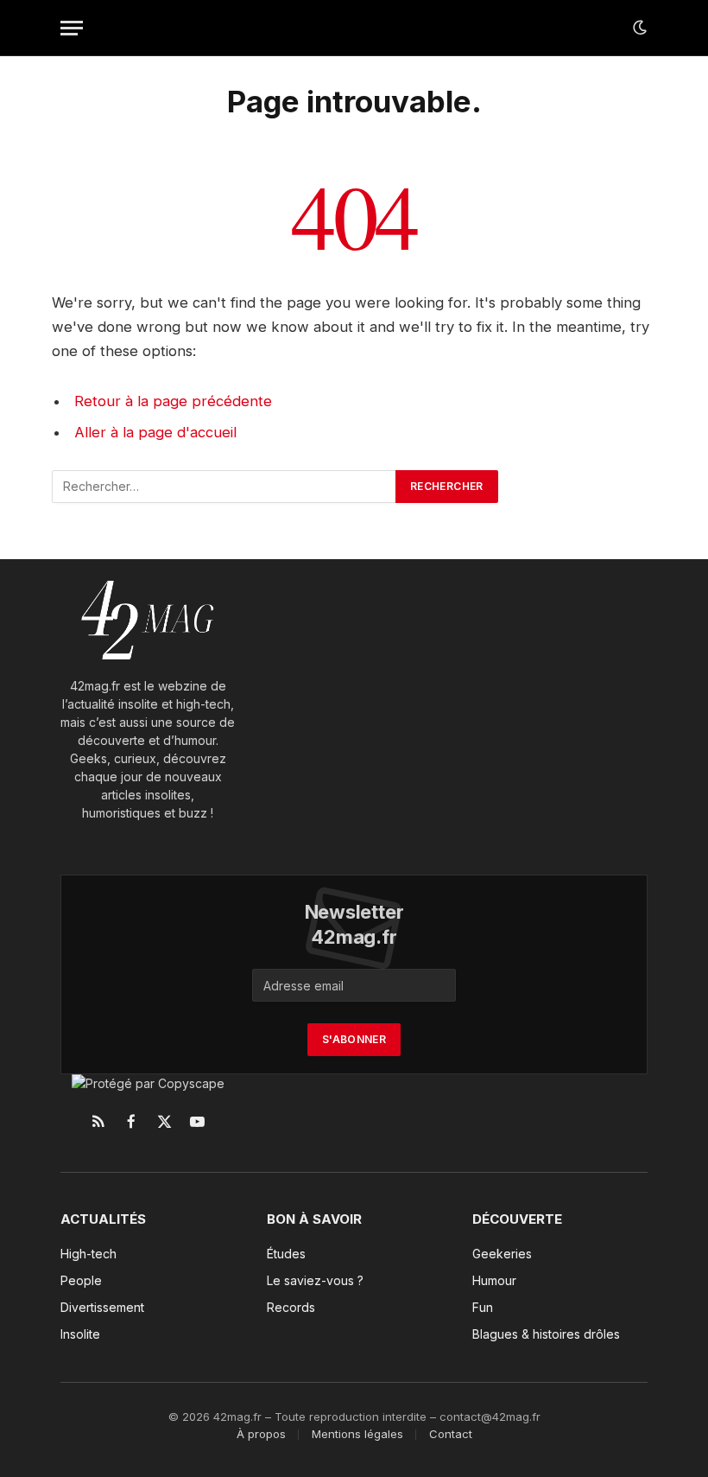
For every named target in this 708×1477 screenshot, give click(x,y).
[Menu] (71, 28)
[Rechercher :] (224, 486)
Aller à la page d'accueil (155, 432)
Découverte (517, 1219)
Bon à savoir (314, 1219)
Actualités (103, 1219)
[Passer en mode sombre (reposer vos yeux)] (638, 27)
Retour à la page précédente (173, 401)
